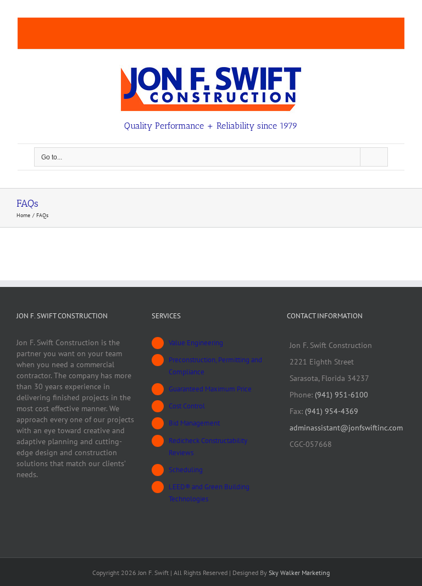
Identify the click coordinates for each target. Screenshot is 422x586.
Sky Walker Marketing (299, 572)
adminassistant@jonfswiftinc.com (346, 428)
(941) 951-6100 (341, 395)
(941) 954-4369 (331, 411)
